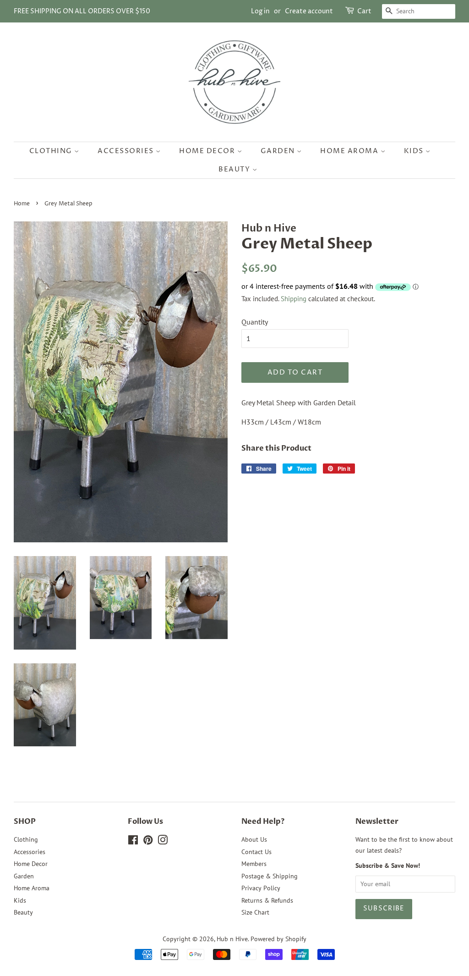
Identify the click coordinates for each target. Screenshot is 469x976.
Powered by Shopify (278, 939)
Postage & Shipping (269, 876)
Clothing (52, 151)
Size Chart (255, 912)
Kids (415, 151)
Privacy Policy (260, 888)
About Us (254, 839)
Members (254, 864)
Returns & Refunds (267, 900)
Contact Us (256, 852)
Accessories (127, 151)
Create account (309, 11)
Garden (279, 151)
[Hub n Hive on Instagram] (163, 842)
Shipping (293, 298)
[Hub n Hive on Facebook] (133, 842)
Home (22, 204)
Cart (364, 11)
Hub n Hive (232, 939)
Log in (260, 11)
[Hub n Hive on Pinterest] (148, 842)
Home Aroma (350, 151)
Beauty (235, 169)
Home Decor (208, 151)
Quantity (254, 321)
